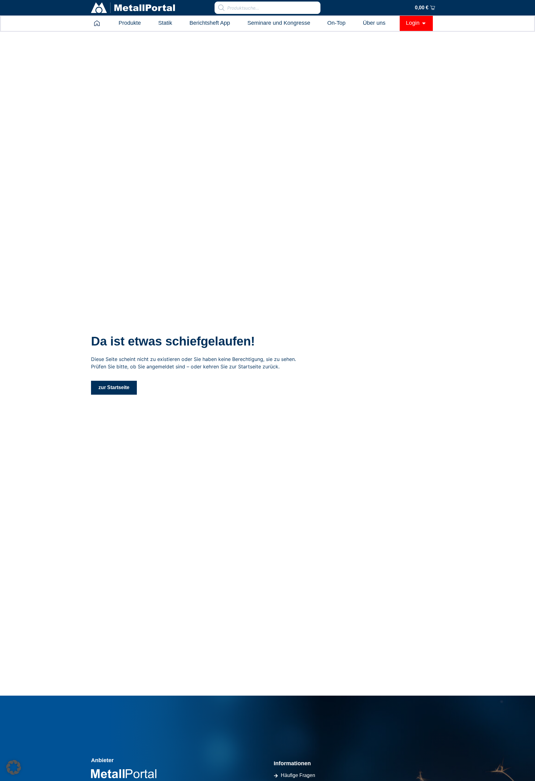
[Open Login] (424, 23)
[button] (13, 767)
